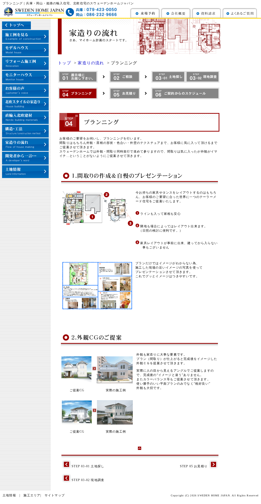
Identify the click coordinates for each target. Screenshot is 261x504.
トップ (65, 63)
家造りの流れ (91, 63)
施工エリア (31, 495)
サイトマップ (55, 495)
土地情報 (9, 495)
